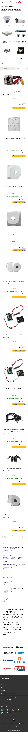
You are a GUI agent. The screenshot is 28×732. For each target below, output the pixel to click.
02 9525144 (9, 699)
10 (23, 537)
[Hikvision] (8, 668)
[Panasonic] (8, 660)
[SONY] (8, 653)
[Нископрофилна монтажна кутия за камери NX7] (14, 230)
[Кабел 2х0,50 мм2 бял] (6, 599)
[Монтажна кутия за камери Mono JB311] (14, 278)
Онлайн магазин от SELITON (14, 730)
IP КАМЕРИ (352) (20, 25)
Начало (2, 682)
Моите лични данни (14, 726)
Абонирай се (7, 573)
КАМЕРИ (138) (7, 25)
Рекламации (4, 684)
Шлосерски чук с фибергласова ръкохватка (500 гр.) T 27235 (17, 565)
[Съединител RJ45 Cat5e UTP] (6, 591)
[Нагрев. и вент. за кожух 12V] (14, 331)
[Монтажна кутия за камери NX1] (14, 183)
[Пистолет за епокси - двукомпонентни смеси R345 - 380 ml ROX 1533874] (6, 558)
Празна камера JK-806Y (14, 91)
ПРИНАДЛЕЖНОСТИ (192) (7, 57)
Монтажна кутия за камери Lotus (14, 514)
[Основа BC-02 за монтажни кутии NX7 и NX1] (14, 135)
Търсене (16, 682)
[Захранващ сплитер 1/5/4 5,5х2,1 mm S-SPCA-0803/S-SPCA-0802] (14, 426)
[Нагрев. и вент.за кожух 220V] (14, 385)
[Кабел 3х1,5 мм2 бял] (6, 582)
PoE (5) (3, 63)
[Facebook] (2, 703)
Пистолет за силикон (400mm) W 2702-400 (17, 548)
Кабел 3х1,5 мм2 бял (16, 580)
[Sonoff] (19, 647)
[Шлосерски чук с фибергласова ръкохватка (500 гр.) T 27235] (6, 567)
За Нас (2, 687)
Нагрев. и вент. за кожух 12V (14, 334)
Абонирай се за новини (8, 637)
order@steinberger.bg (11, 697)
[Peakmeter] (8, 648)
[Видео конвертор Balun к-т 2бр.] (14, 465)
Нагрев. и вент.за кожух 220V (14, 388)
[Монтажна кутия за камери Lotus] (14, 511)
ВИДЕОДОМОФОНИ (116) (20, 57)
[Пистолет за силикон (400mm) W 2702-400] (6, 550)
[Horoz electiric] (19, 669)
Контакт (3, 690)
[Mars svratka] (19, 660)
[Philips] (19, 653)
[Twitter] (6, 703)
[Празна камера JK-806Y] (14, 88)
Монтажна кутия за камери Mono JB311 (13, 281)
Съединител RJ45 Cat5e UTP (16, 589)
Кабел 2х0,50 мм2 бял (16, 597)
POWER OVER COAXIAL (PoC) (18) (20, 42)
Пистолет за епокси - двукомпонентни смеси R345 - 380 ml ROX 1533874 (17, 557)
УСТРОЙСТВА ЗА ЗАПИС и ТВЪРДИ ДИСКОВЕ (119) (7, 41)
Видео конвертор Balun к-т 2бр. (14, 468)
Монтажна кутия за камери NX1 (14, 186)
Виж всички (5, 639)
